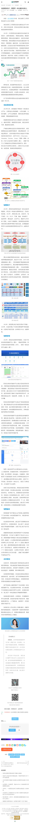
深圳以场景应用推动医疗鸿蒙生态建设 (12, 773)
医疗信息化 (11, 754)
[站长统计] (15, 821)
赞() (15, 718)
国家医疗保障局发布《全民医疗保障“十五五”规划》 (15, 801)
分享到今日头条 (7, 749)
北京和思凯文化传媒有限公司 (12, 809)
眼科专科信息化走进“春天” (23, 763)
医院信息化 (17, 754)
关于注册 (8, 808)
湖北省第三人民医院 (15, 756)
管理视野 (17, 5)
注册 (19, 730)
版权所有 (21, 809)
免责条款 (17, 808)
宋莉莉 (22, 754)
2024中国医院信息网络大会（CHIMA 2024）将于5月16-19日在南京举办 (7, 764)
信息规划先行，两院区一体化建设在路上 (14, 8)
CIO (13, 5)
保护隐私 (13, 808)
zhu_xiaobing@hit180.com (8, 811)
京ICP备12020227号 (18, 811)
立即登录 (12, 730)
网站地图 (22, 808)
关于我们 (4, 808)
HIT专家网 (15, 2)
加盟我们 (26, 808)
